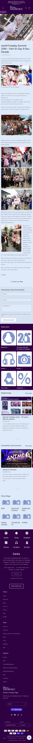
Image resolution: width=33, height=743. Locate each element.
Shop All (4, 347)
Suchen (5, 657)
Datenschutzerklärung (8, 671)
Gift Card (5, 630)
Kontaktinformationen (13, 740)
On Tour (5, 610)
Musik (3, 368)
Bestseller (4, 388)
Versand (24, 740)
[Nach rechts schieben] (20, 438)
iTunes (16, 537)
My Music (16, 547)
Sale (4, 647)
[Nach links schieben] (13, 438)
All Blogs (25, 522)
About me (5, 599)
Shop (4, 613)
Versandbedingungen (8, 664)
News (3, 508)
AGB (4, 674)
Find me (6, 547)
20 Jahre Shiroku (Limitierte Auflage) (23, 348)
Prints (19, 368)
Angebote (20, 388)
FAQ (4, 661)
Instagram (27, 537)
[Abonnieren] (25, 704)
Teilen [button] (4, 275)
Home (4, 596)
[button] (3, 8)
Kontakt (5, 617)
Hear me (5, 606)
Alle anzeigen (28, 393)
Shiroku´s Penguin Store (16, 736)
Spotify (6, 537)
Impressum (5, 678)
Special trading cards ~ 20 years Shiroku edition (15, 418)
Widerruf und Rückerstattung (10, 668)
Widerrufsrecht (21, 738)
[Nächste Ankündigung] (30, 2)
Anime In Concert (9, 470)
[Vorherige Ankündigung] (3, 2)
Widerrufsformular (16, 586)
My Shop (27, 547)
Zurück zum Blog (18, 282)
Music (4, 637)
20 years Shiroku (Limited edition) (11, 633)
